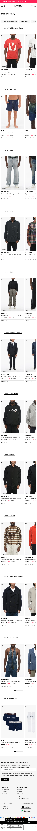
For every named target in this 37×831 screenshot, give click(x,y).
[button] (35, 32)
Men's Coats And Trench (13, 576)
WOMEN (21, 1)
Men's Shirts (8, 211)
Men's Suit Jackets (11, 637)
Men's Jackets (9, 455)
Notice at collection (8, 829)
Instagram (5, 806)
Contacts (4, 791)
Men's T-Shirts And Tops (13, 28)
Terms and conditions (23, 798)
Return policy (20, 794)
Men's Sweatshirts (11, 394)
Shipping (19, 789)
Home (3, 11)
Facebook (5, 808)
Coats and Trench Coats (10, 21)
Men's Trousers (9, 272)
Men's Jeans (8, 150)
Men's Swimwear (10, 89)
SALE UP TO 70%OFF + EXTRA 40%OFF (11, 1)
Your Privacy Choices (14, 826)
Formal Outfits (24, 21)
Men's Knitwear (9, 516)
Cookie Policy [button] (5, 794)
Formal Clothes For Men (13, 333)
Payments (19, 791)
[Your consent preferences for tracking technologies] (34, 828)
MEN (25, 1)
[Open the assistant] (4, 826)
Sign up (5, 779)
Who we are (5, 789)
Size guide (19, 796)
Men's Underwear (10, 698)
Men (7, 11)
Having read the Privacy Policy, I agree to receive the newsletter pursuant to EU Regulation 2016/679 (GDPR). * (19, 774)
